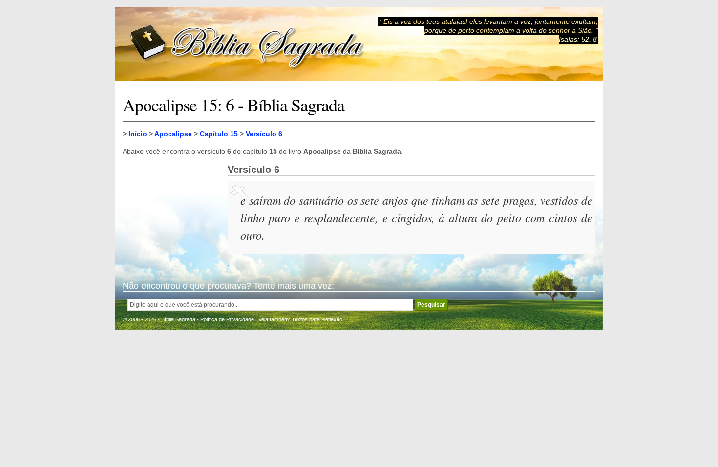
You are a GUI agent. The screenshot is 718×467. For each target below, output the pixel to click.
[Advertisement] (171, 213)
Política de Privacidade (227, 319)
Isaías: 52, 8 (578, 39)
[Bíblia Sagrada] (247, 44)
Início (137, 134)
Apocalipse (173, 134)
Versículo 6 (264, 134)
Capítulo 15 (219, 134)
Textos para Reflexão (317, 319)
